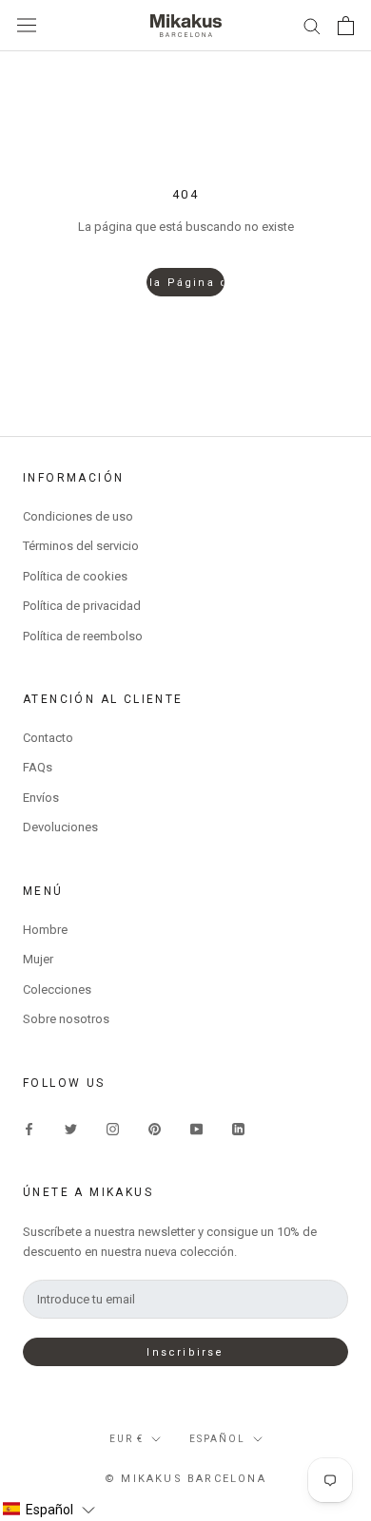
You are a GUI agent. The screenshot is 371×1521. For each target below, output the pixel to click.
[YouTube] (196, 1128)
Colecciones (57, 989)
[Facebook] (29, 1128)
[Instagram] (113, 1128)
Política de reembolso (83, 636)
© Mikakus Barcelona (185, 1479)
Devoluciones (60, 827)
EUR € (126, 1439)
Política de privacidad (82, 606)
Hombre (45, 929)
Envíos (41, 797)
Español (217, 1439)
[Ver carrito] (346, 25)
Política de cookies (75, 576)
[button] (48, 1509)
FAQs (37, 767)
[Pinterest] (154, 1128)
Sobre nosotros (66, 1019)
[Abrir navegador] (26, 25)
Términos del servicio (81, 546)
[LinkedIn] (238, 1128)
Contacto (48, 738)
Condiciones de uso (78, 516)
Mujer (38, 959)
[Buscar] (312, 25)
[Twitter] (71, 1128)
